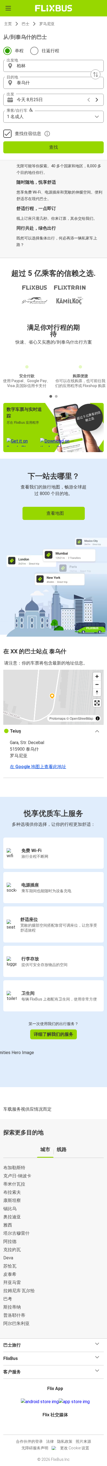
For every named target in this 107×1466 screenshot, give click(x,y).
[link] (53, 547)
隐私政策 (64, 1441)
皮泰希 (9, 1274)
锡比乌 (9, 1208)
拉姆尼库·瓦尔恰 (19, 1290)
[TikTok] (59, 1427)
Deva (8, 1257)
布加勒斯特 (14, 1167)
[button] (53, 66)
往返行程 (50, 50)
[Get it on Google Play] (40, 1401)
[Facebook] (51, 1427)
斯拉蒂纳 (12, 1307)
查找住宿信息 (28, 133)
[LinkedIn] (56, 1427)
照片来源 (83, 1441)
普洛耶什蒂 (14, 1315)
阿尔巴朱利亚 (16, 1323)
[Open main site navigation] (8, 8)
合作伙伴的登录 (29, 1441)
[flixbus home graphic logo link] (53, 8)
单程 (19, 50)
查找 (53, 147)
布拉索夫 (12, 1192)
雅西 (7, 1225)
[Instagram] (53, 1427)
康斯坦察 (12, 1200)
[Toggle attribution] (97, 718)
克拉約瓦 (12, 1249)
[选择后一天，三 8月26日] (97, 99)
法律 (50, 1441)
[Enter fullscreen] (97, 703)
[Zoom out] (97, 684)
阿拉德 (9, 1241)
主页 (8, 24)
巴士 (25, 24)
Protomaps (57, 718)
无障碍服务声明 (34, 1448)
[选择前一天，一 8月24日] (88, 99)
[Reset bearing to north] (97, 692)
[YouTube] (54, 1427)
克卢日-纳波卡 (17, 1175)
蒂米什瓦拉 (14, 1184)
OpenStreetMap (81, 718)
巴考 (7, 1298)
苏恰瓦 (9, 1266)
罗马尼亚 (47, 24)
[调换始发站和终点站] (95, 74)
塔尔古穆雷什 (16, 1233)
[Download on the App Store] (74, 1401)
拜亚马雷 (12, 1282)
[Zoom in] (97, 676)
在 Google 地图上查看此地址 (38, 766)
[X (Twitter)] (57, 1427)
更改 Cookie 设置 (74, 1448)
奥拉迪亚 (12, 1216)
